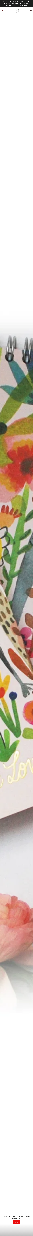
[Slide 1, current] (12, 1234)
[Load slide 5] (19, 1234)
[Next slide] (30, 1234)
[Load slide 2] (14, 1234)
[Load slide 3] (15, 1234)
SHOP (16, 1222)
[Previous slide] (3, 1234)
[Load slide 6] (20, 1234)
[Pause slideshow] (25, 1234)
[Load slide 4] (17, 1234)
